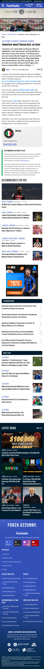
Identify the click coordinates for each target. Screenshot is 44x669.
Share (38, 69)
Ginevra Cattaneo (17, 201)
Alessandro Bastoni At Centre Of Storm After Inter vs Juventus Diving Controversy (19, 307)
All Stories (12, 34)
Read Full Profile (10, 144)
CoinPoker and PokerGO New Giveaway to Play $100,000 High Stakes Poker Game (20, 454)
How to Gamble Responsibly (12, 562)
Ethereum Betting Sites (32, 608)
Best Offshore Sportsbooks (12, 578)
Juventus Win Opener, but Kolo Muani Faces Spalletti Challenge (32, 512)
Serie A (15, 238)
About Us (6, 554)
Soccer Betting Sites (31, 578)
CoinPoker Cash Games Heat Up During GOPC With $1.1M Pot (11, 481)
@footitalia (17, 544)
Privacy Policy (7, 565)
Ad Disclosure (38, 1)
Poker (3, 450)
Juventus (15, 41)
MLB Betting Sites (30, 590)
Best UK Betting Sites (10, 621)
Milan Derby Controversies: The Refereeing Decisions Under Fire (13, 413)
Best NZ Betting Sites (10, 618)
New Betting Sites (8, 595)
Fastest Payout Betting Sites (10, 583)
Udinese (31, 41)
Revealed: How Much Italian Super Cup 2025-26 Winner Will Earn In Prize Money (18, 324)
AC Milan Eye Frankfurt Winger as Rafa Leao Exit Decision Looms (21, 205)
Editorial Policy (7, 558)
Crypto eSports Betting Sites (32, 616)
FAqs (4, 569)
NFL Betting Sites (30, 582)
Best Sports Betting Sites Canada (11, 613)
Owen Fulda (9, 450)
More (39, 428)
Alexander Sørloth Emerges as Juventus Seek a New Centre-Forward (16, 229)
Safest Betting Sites (9, 591)
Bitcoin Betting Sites (31, 604)
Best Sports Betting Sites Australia (11, 607)
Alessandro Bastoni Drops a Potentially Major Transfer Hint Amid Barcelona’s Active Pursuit (18, 333)
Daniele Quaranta (17, 212)
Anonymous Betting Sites (33, 612)
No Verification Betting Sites (33, 621)
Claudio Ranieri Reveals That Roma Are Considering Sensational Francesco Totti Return (19, 315)
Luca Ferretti (21, 251)
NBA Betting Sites (30, 586)
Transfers (23, 41)
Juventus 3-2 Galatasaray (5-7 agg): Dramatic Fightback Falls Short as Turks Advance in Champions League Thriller (16, 362)
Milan (3, 201)
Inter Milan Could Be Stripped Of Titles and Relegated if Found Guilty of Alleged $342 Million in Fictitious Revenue (19, 342)
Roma (3, 212)
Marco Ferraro (31, 476)
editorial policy (24, 160)
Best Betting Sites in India (11, 625)
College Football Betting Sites (32, 594)
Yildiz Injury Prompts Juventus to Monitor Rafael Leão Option (13, 244)
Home (4, 34)
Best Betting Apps (9, 588)
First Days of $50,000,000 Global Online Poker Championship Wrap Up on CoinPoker (32, 481)
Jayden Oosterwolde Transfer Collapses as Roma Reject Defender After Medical (16, 216)
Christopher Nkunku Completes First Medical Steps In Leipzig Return (14, 255)
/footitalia (8, 544)
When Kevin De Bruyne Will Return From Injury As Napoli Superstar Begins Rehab (16, 387)
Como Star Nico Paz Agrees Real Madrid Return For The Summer (15, 374)
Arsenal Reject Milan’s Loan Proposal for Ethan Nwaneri (11, 509)
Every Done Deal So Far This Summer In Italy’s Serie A (15, 400)
